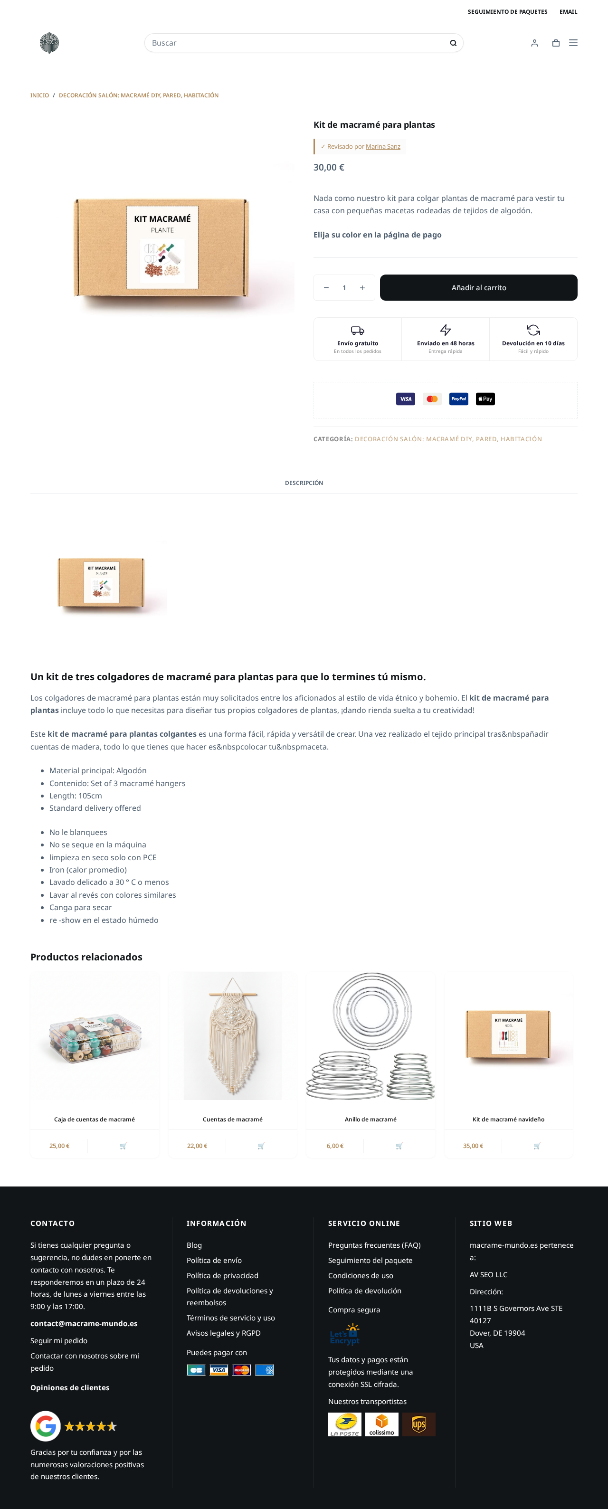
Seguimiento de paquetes (508, 12)
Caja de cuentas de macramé (94, 1119)
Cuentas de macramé (233, 1119)
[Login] (534, 43)
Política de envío (214, 1260)
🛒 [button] (123, 1145)
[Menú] (573, 42)
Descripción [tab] (304, 483)
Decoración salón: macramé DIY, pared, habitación (448, 439)
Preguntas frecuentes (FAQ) (374, 1245)
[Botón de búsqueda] (453, 43)
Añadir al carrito (479, 287)
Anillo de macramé (371, 1119)
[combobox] (297, 43)
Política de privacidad (222, 1275)
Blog (194, 1245)
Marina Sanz (383, 146)
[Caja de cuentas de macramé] (94, 1036)
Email (569, 12)
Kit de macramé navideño (508, 1119)
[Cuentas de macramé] (233, 1036)
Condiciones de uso (360, 1275)
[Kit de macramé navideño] (509, 1036)
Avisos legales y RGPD (224, 1333)
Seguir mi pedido (58, 1340)
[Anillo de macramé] (370, 1036)
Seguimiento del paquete (370, 1260)
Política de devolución (364, 1290)
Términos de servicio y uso (231, 1317)
